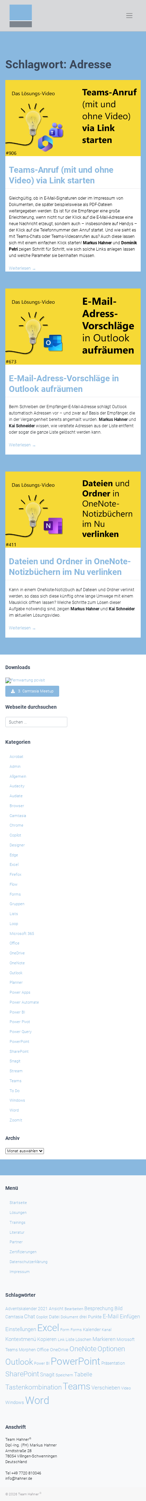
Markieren (104, 1339)
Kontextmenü (20, 1339)
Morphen (27, 1349)
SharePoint (19, 1051)
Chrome (16, 825)
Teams (16, 1081)
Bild (118, 1308)
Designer (17, 845)
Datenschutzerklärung (28, 1262)
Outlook (16, 973)
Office (14, 943)
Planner (16, 982)
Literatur (17, 1232)
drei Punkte (90, 1316)
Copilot (15, 835)
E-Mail (111, 1316)
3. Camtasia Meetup (34, 691)
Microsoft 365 (22, 933)
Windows (17, 1100)
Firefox (15, 874)
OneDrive (17, 953)
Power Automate (24, 1002)
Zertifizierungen (23, 1252)
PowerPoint (19, 1041)
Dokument (69, 1317)
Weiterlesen (22, 268)
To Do (14, 1091)
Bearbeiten (73, 1309)
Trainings (18, 1222)
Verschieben (105, 1388)
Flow (13, 884)
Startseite (18, 1202)
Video (126, 1388)
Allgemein (18, 776)
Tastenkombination (33, 1387)
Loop (14, 923)
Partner (16, 1242)
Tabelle (83, 1374)
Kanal (106, 1329)
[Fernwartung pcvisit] (25, 680)
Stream (16, 1071)
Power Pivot (20, 1022)
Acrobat (16, 756)
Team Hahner (29, 1494)
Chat (29, 1316)
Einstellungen (20, 1329)
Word (14, 1110)
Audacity (17, 786)
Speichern (64, 1375)
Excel (14, 864)
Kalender (92, 1329)
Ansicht (56, 1308)
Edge (14, 855)
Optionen (111, 1349)
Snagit (15, 1061)
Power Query (21, 1031)
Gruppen (17, 904)
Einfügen (130, 1316)
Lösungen (18, 1212)
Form (64, 1330)
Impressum (20, 1271)
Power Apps (20, 992)
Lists (14, 914)
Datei (54, 1316)
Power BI (17, 1012)
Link (61, 1339)
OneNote (17, 963)
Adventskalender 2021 (26, 1308)
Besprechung (98, 1308)
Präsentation (113, 1363)
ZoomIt (16, 1120)
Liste (70, 1339)
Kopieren (47, 1339)
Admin (15, 766)
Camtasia (18, 816)
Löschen (83, 1339)
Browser (17, 806)
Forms (15, 894)
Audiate (16, 796)
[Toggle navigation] (129, 16)
